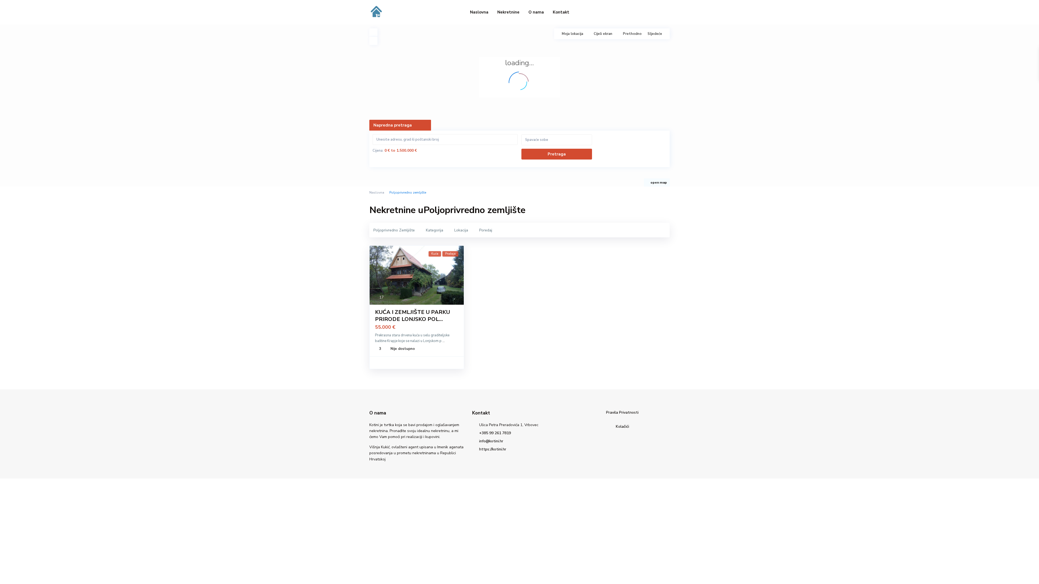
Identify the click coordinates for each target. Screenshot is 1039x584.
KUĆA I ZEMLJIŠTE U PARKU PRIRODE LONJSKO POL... (412, 315)
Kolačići (622, 426)
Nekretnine (508, 12)
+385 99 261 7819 (495, 433)
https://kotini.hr (492, 449)
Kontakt (561, 12)
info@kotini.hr (491, 441)
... (443, 341)
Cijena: (378, 150)
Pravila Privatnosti (622, 412)
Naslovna (479, 12)
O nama (536, 12)
